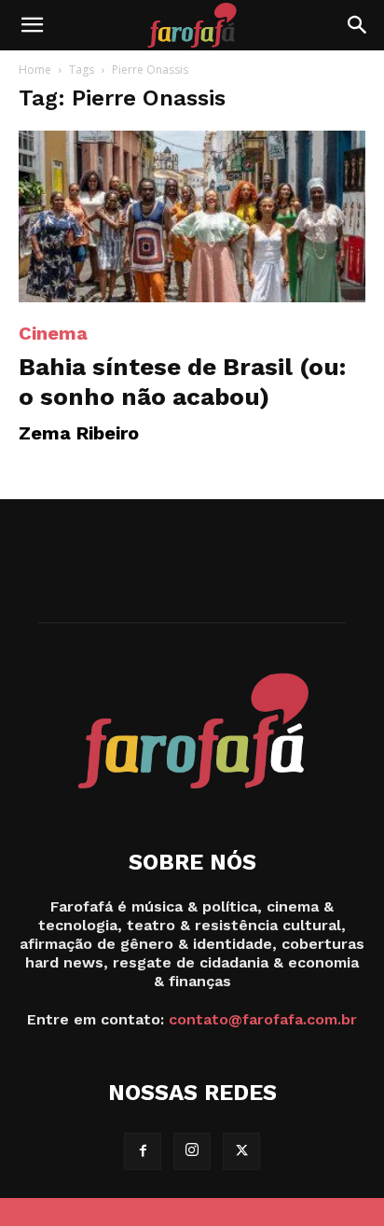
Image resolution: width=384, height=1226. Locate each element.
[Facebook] (142, 1151)
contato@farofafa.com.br (263, 1019)
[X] (241, 1151)
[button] (32, 25)
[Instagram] (192, 1151)
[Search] (358, 25)
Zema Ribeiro (79, 433)
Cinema (53, 333)
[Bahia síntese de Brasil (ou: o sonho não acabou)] (192, 216)
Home (35, 69)
